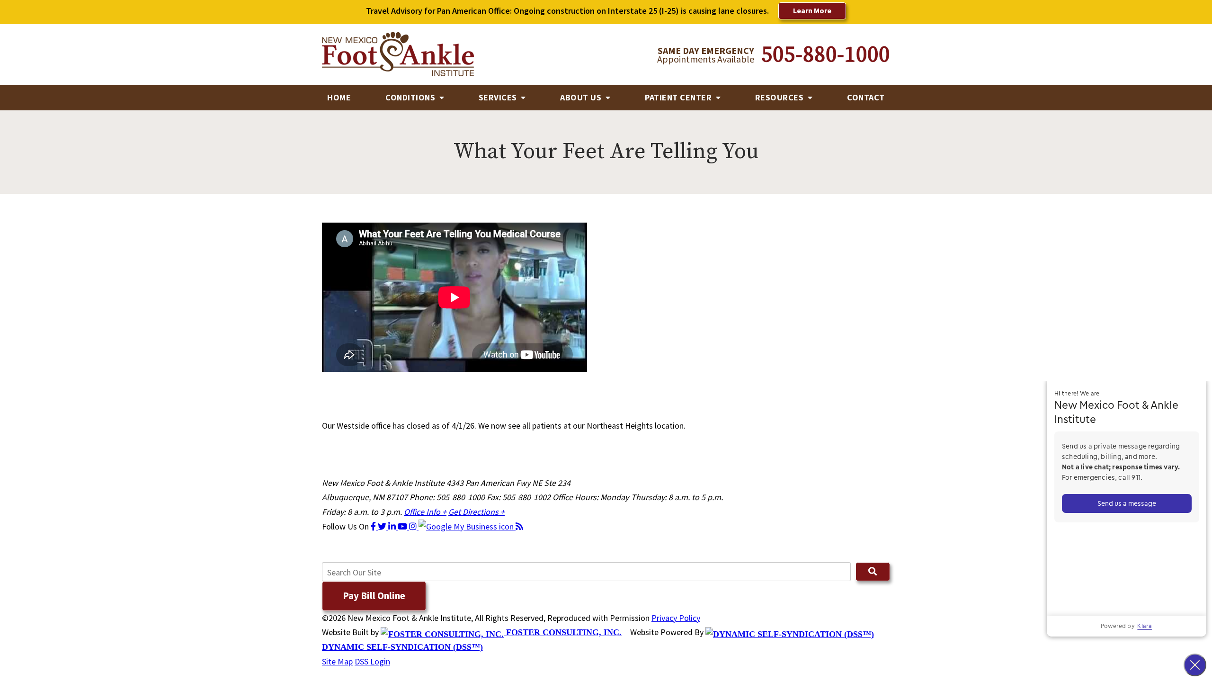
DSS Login (372, 661)
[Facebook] (374, 526)
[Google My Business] (467, 526)
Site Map (337, 661)
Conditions (411, 97)
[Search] (873, 571)
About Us (582, 97)
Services (499, 97)
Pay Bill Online (374, 595)
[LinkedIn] (393, 526)
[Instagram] (414, 526)
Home (339, 97)
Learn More (812, 10)
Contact (866, 97)
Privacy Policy (675, 617)
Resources (780, 97)
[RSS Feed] (519, 526)
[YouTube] (403, 526)
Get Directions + (476, 511)
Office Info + (425, 511)
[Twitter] (383, 526)
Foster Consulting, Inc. (563, 632)
